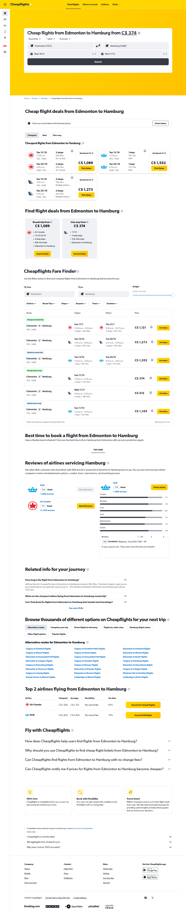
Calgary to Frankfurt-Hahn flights (89, 649)
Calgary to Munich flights (37, 653)
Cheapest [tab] (32, 135)
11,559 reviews (47, 510)
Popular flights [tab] (59, 634)
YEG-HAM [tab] (98, 450)
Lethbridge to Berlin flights (135, 677)
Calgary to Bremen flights (86, 665)
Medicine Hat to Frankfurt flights (138, 673)
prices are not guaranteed (83, 828)
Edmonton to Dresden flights (87, 669)
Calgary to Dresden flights (86, 661)
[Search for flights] (5, 13)
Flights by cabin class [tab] (114, 627)
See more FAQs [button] (76, 608)
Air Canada (45, 501)
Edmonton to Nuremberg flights (138, 665)
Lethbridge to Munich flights (87, 677)
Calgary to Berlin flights (85, 653)
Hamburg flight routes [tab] (140, 627)
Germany (44, 98)
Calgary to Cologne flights (135, 669)
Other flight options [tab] (37, 634)
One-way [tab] (57, 135)
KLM (42, 485)
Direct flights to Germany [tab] (86, 627)
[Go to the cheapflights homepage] (21, 4)
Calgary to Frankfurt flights (38, 649)
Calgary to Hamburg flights (135, 661)
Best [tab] (45, 135)
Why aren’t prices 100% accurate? (43, 847)
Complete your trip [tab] (59, 627)
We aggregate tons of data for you (43, 842)
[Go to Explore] (5, 38)
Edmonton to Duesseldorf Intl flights (42, 657)
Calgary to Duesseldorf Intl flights (89, 657)
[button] (5, 4)
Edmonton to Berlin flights (135, 657)
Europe (34, 98)
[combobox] (34, 38)
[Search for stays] (5, 19)
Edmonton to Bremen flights (87, 673)
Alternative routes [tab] (36, 627)
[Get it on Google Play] (150, 870)
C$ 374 (129, 32)
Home (26, 98)
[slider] (173, 295)
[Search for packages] (5, 31)
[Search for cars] (5, 25)
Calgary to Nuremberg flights (39, 665)
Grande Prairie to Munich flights (40, 677)
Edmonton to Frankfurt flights (136, 649)
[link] (42, 254)
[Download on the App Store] (150, 877)
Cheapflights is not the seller (41, 836)
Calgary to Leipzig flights (37, 673)
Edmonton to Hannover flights (40, 669)
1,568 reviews (47, 494)
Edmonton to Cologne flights (39, 661)
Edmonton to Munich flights (136, 653)
